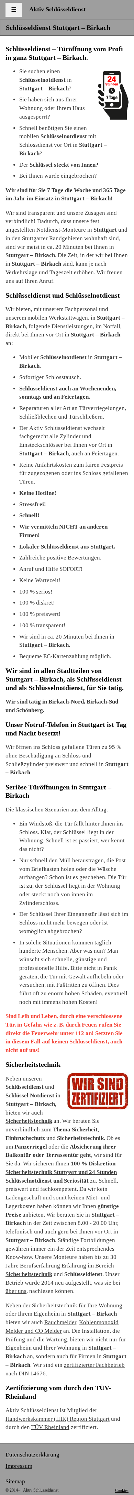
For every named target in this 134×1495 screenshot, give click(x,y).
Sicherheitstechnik (28, 1121)
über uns (15, 1291)
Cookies (122, 1490)
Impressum (18, 1466)
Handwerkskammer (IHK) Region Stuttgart (57, 1419)
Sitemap (15, 1481)
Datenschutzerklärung (32, 1454)
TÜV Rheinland (50, 1427)
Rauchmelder (60, 1322)
